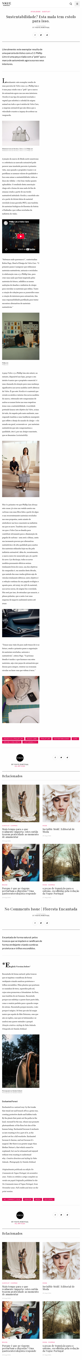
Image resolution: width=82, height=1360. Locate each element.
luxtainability (30, 742)
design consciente (12, 742)
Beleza (4, 885)
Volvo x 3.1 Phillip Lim (13, 739)
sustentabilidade (61, 739)
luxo (75, 739)
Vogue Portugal (42, 27)
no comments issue (12, 1199)
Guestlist (46, 11)
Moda (45, 825)
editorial (49, 1199)
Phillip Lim (45, 739)
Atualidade (36, 11)
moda (37, 1199)
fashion (28, 1199)
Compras (14, 825)
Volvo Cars (32, 739)
